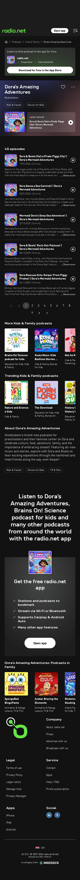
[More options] (73, 87)
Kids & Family (14, 105)
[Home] (6, 41)
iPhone (10, 815)
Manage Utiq (13, 789)
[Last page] (47, 313)
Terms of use (14, 768)
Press (49, 734)
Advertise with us (56, 741)
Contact (51, 768)
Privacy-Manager (16, 796)
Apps (49, 775)
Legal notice (13, 782)
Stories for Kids (36, 105)
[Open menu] (75, 30)
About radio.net (55, 727)
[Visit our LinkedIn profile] (49, 815)
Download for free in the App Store (40, 70)
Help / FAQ (52, 782)
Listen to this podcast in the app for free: (32, 51)
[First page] (11, 306)
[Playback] (70, 122)
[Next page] (39, 313)
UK (42, 847)
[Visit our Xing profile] (57, 815)
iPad (8, 822)
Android (11, 829)
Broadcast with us (57, 748)
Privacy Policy (14, 775)
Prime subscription (57, 789)
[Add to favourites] (63, 87)
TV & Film (55, 470)
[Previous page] (19, 306)
